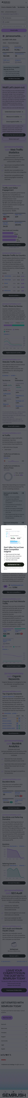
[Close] (25, 527)
